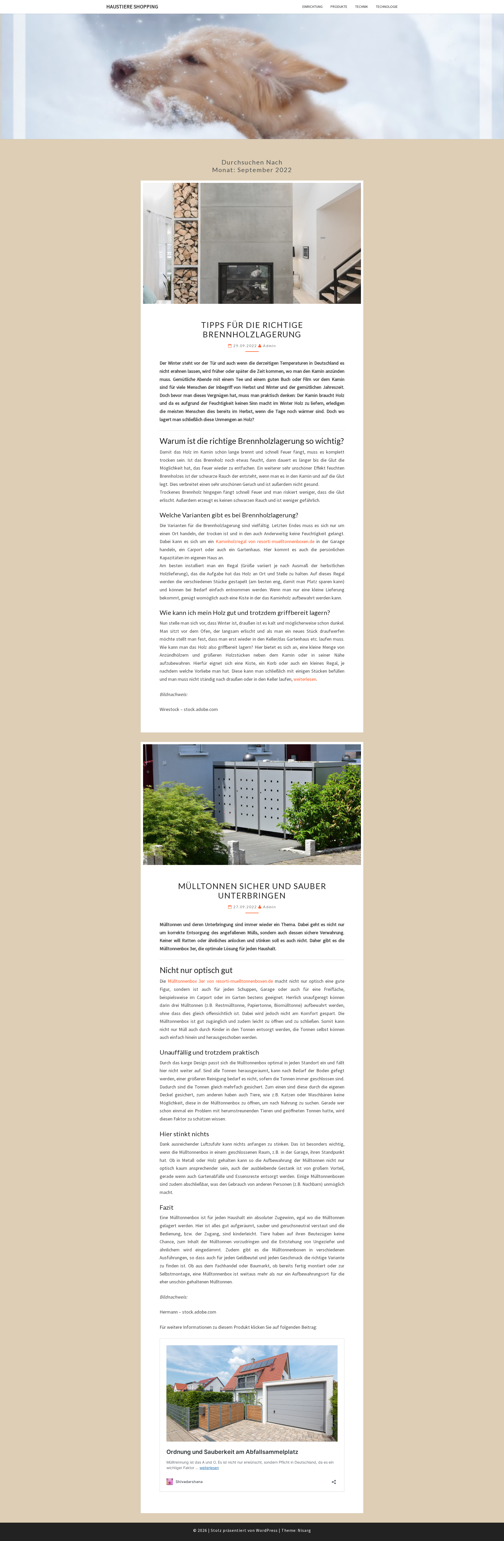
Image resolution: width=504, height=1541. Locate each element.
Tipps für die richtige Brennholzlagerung (252, 329)
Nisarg (304, 1530)
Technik (361, 6)
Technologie (387, 6)
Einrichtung (312, 6)
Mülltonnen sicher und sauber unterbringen (252, 890)
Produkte (338, 6)
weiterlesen (304, 679)
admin (269, 345)
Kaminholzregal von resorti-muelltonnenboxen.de (265, 541)
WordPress (267, 1530)
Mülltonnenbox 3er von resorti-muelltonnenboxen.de (220, 981)
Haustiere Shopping (132, 6)
